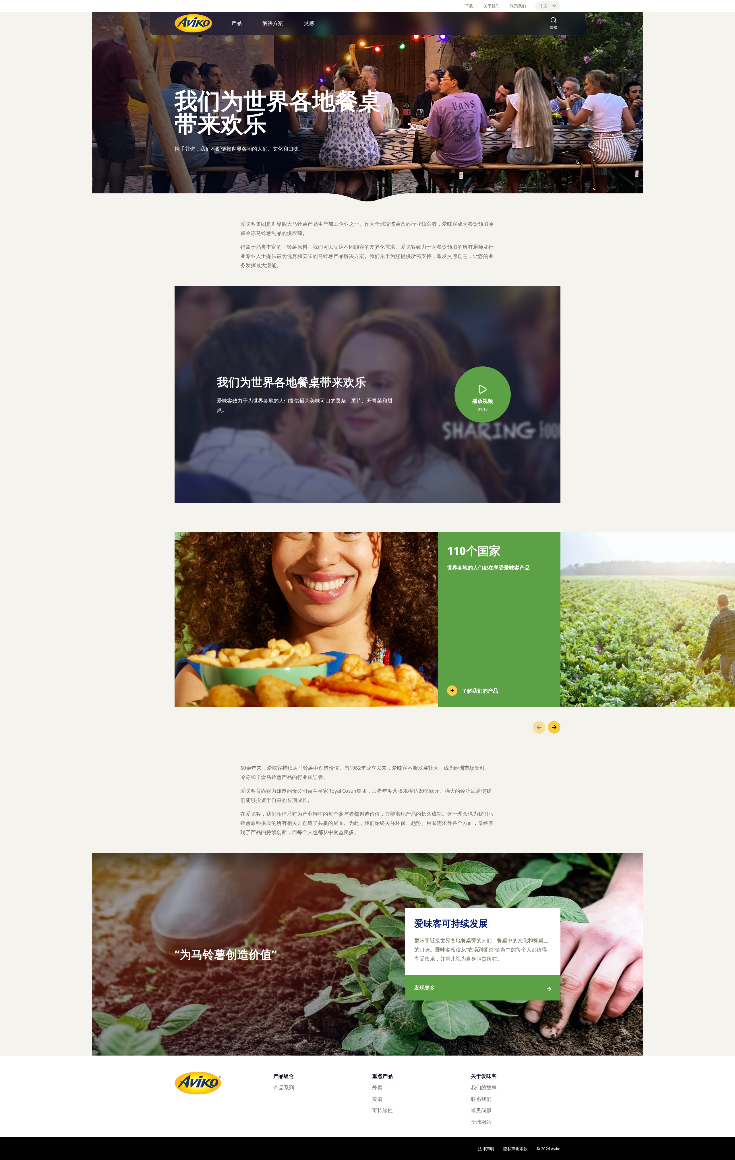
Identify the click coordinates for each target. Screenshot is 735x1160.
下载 (469, 6)
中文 (543, 5)
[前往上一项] (539, 727)
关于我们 (491, 6)
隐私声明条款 (515, 1148)
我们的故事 (484, 1087)
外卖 (377, 1087)
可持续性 (382, 1110)
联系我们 (518, 6)
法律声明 (486, 1148)
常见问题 (481, 1110)
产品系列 (283, 1087)
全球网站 (481, 1121)
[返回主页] (193, 23)
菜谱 (377, 1098)
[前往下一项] (554, 727)
